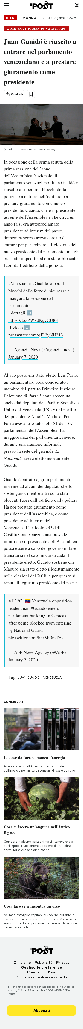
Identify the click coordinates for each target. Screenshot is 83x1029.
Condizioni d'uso (41, 972)
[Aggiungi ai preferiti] (31, 94)
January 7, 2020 (23, 357)
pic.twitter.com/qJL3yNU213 (35, 335)
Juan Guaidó (29, 678)
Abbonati (41, 1010)
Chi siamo (22, 962)
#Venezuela (19, 283)
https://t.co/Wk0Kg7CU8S (33, 320)
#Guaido (39, 608)
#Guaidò (40, 283)
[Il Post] (41, 5)
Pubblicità (44, 962)
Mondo (29, 18)
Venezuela (52, 678)
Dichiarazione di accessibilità (42, 977)
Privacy (63, 962)
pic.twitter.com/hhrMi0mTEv (36, 637)
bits (10, 18)
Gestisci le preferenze (41, 967)
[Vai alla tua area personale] (76, 5)
